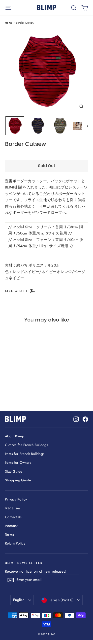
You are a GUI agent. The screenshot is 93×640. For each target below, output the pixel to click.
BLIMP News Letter (24, 563)
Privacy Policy (16, 499)
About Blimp (14, 436)
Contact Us (13, 516)
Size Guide (13, 471)
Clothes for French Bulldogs (26, 444)
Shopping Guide (18, 480)
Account (11, 525)
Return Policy (15, 543)
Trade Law (12, 507)
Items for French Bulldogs (24, 453)
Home (9, 23)
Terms (9, 534)
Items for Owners (18, 462)
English (18, 599)
